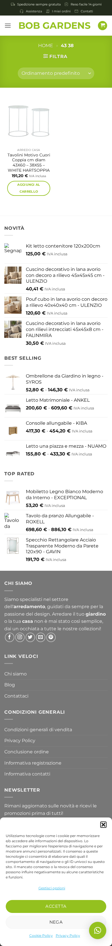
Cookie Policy (41, 935)
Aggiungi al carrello (28, 188)
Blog (9, 685)
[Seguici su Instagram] (20, 637)
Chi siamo (15, 674)
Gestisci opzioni (51, 888)
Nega (56, 922)
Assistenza (34, 11)
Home (45, 45)
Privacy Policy (68, 935)
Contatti (87, 11)
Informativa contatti (27, 774)
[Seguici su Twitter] (30, 637)
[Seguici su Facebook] (9, 637)
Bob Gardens (54, 25)
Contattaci (16, 696)
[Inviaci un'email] (40, 637)
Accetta (55, 906)
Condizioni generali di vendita (38, 729)
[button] (103, 825)
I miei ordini (61, 11)
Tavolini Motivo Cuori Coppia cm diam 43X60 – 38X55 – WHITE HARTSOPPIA (28, 163)
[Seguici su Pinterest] (51, 637)
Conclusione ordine (26, 751)
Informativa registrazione (32, 763)
